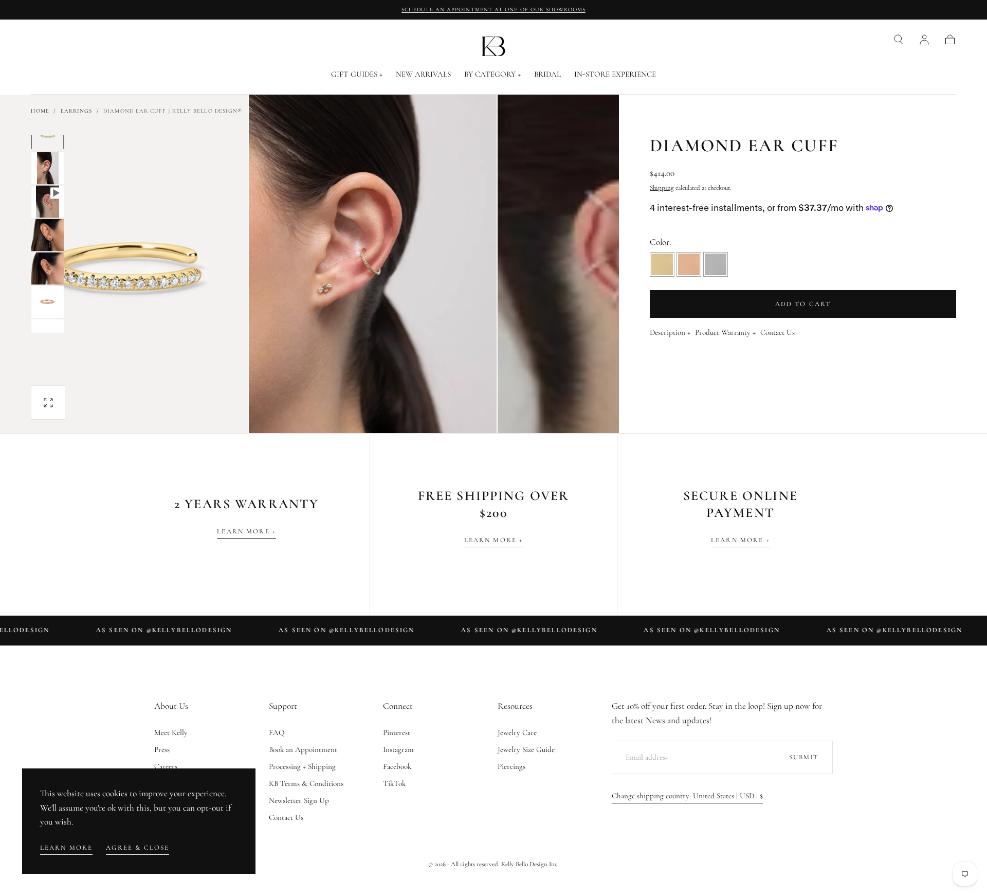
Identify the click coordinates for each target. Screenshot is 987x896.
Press (162, 749)
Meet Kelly (171, 732)
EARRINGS (77, 110)
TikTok (394, 783)
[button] (898, 39)
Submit (804, 757)
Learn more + (246, 531)
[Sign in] (924, 39)
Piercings (511, 766)
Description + (670, 333)
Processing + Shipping (302, 766)
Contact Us (777, 333)
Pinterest (396, 732)
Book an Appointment (303, 749)
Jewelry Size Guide (526, 749)
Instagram (398, 749)
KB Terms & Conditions (306, 783)
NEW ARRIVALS (423, 74)
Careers (165, 766)
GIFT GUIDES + (356, 74)
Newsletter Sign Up (299, 800)
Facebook (397, 766)
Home (40, 110)
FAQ (277, 732)
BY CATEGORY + (492, 74)
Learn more (66, 848)
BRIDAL (547, 74)
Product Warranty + (725, 333)
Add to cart (803, 304)
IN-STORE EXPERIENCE (615, 74)
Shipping (662, 188)
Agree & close (137, 848)
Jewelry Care (517, 732)
